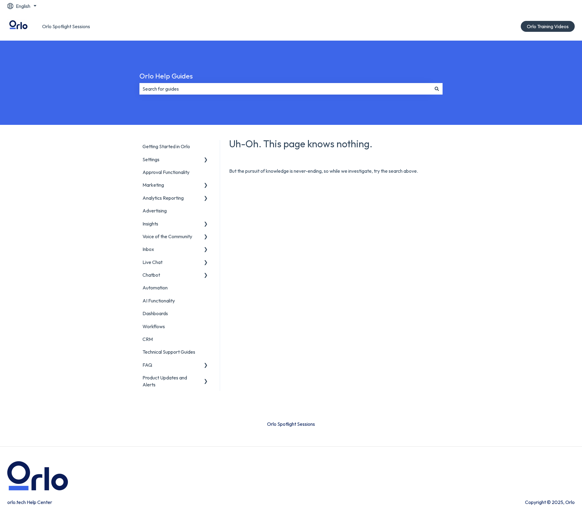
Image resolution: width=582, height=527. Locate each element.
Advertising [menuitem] (154, 211)
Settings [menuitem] (150, 159)
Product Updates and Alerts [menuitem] (164, 381)
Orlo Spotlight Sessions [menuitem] (291, 424)
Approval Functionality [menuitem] (165, 172)
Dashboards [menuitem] (155, 313)
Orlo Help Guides (166, 76)
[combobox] (285, 89)
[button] (206, 160)
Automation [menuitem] (155, 288)
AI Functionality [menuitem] (158, 301)
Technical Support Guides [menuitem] (168, 352)
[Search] (437, 89)
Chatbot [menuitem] (151, 275)
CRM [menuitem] (147, 339)
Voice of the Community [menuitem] (167, 236)
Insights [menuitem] (150, 224)
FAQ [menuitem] (147, 365)
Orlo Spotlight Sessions (66, 26)
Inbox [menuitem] (148, 249)
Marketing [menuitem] (153, 185)
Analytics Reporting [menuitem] (163, 198)
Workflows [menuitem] (153, 326)
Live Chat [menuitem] (152, 262)
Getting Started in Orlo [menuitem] (166, 146)
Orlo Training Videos (548, 26)
